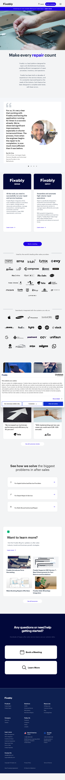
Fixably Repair (8, 706)
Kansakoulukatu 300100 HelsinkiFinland (48, 740)
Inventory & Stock (9, 738)
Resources (47, 703)
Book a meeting (50, 4)
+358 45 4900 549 (48, 737)
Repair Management (9, 734)
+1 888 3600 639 (28, 737)
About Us (7, 720)
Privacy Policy (27, 762)
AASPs (25, 706)
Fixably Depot (8, 708)
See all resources (32, 601)
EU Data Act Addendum (30, 768)
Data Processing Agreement (11, 768)
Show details (56, 398)
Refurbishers (27, 710)
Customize (32, 403)
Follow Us (27, 718)
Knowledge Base (48, 712)
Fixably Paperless (9, 747)
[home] (8, 4)
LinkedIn (26, 726)
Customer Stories (48, 708)
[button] (60, 4)
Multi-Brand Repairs (29, 712)
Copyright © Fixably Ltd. (10, 762)
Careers (6, 722)
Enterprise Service (28, 708)
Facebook (26, 720)
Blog (45, 710)
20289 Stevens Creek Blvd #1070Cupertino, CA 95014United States (32, 740)
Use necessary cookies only (12, 403)
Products (7, 703)
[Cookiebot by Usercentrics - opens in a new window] (56, 375)
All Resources (47, 706)
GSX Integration (9, 736)
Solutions (27, 703)
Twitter (26, 724)
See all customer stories (32, 444)
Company (8, 718)
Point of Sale (8, 745)
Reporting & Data (9, 743)
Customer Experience (10, 741)
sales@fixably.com (9, 755)
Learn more (48, 8)
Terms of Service (48, 762)
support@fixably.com (10, 757)
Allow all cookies (53, 403)
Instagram (26, 722)
